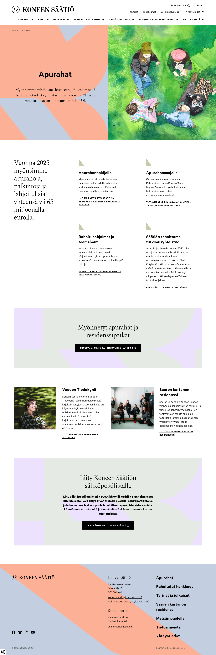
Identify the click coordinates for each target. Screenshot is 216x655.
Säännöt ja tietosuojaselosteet (170, 647)
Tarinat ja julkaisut (87, 19)
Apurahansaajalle (162, 172)
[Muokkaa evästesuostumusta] (3, 652)
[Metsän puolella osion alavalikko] (133, 19)
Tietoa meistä (191, 19)
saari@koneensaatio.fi (120, 626)
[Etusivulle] (51, 10)
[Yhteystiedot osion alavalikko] (202, 11)
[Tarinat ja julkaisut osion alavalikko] (103, 19)
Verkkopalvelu (171, 11)
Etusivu (15, 30)
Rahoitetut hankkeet (51, 19)
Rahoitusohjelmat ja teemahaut (96, 239)
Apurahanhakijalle (95, 172)
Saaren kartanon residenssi (157, 19)
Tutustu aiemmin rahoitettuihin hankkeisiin (108, 347)
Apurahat (23, 19)
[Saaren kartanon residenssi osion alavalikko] (177, 19)
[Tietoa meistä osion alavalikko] (202, 19)
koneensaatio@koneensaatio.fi (125, 597)
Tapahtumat (149, 11)
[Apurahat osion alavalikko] (32, 19)
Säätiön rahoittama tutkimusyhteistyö (163, 239)
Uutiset (134, 11)
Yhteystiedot (193, 11)
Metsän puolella (119, 19)
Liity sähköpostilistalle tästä (110, 527)
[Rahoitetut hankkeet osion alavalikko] (68, 19)
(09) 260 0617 (121, 601)
